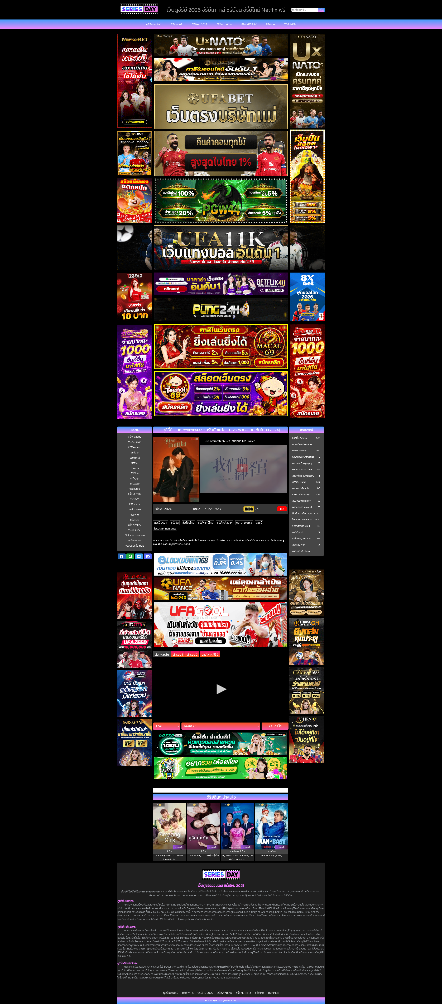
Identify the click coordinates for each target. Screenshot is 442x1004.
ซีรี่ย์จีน (134, 463)
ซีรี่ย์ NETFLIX (249, 24)
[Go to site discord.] (147, 556)
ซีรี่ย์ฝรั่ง (135, 468)
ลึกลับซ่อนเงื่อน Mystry (303, 513)
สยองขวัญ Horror (301, 501)
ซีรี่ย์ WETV (134, 504)
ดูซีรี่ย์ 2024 (160, 523)
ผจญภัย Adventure (302, 444)
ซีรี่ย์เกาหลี (176, 24)
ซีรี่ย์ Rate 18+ (134, 540)
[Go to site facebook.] (121, 556)
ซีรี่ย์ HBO (134, 520)
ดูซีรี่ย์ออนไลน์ (153, 24)
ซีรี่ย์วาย (270, 24)
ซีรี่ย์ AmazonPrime (135, 535)
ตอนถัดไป (275, 726)
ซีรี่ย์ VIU (135, 515)
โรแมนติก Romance (165, 528)
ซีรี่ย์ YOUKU (135, 509)
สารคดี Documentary (303, 476)
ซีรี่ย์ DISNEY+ (135, 530)
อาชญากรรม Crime (302, 469)
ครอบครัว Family (300, 488)
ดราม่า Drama (244, 523)
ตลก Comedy (299, 450)
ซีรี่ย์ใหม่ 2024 (134, 437)
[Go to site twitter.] (139, 556)
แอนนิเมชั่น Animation (303, 457)
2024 (168, 509)
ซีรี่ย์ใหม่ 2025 (199, 24)
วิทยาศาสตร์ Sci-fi (301, 526)
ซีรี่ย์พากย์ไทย (224, 24)
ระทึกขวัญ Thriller (301, 538)
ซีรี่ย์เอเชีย (135, 484)
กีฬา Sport (297, 532)
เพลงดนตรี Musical (302, 507)
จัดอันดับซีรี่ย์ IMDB (134, 546)
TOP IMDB (290, 24)
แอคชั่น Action (299, 438)
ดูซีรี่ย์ (259, 523)
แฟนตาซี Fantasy (301, 494)
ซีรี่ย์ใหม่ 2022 (134, 447)
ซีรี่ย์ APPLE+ (134, 525)
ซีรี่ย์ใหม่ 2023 (134, 442)
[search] (321, 10)
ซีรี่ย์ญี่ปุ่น (134, 478)
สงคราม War (298, 545)
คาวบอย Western (301, 551)
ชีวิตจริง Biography (302, 463)
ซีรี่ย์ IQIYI (134, 499)
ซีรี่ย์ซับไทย (188, 523)
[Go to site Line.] (130, 556)
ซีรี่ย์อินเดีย (134, 489)
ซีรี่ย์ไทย (134, 473)
